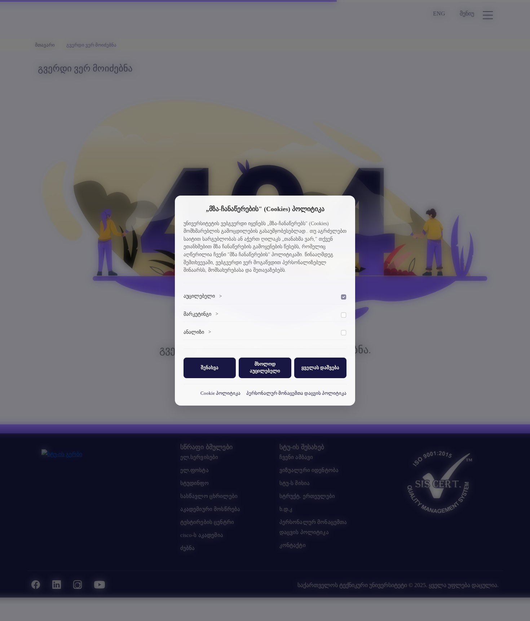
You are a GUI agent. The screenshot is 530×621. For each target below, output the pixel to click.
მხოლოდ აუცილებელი (265, 367)
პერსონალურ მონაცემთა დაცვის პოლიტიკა (296, 392)
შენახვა (209, 367)
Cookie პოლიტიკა (220, 392)
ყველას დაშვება (320, 367)
